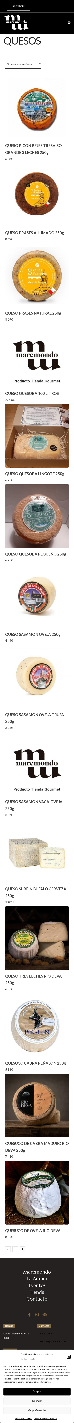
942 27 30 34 (46, 1333)
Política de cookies (23, 1418)
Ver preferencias (37, 1410)
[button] (69, 1357)
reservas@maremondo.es (52, 1341)
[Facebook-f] (29, 1314)
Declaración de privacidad (45, 1418)
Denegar (37, 1400)
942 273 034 (61, 6)
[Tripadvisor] (44, 1314)
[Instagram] (37, 1314)
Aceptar (37, 1391)
